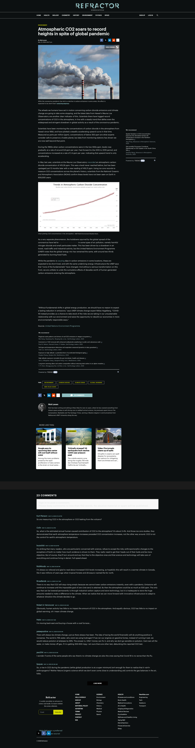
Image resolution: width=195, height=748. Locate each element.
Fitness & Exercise (124, 726)
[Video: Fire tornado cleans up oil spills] (108, 436)
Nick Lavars (53, 404)
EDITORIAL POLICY (81, 706)
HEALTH (46, 15)
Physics (99, 711)
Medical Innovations (125, 703)
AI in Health (122, 706)
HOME (39, 15)
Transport (142, 706)
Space (98, 714)
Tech (140, 700)
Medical (99, 709)
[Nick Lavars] (42, 407)
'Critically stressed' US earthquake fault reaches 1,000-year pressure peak (78, 451)
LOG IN (150, 15)
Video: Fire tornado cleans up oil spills (106, 449)
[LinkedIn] (109, 40)
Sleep (120, 728)
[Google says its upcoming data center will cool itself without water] (49, 436)
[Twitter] (105, 40)
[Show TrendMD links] (118, 372)
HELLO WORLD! (80, 697)
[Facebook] (101, 40)
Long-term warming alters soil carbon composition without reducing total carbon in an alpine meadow (70, 363)
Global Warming (96, 382)
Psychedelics (122, 714)
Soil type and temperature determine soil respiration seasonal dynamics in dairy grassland (67, 347)
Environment (42, 25)
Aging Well (121, 720)
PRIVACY (78, 714)
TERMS (77, 711)
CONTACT (78, 717)
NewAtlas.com (144, 694)
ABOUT (77, 703)
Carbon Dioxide (64, 382)
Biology (99, 700)
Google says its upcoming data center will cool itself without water (47, 451)
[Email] (117, 40)
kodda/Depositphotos (63, 103)
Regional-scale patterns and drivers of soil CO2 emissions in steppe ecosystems (64, 336)
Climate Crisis (80, 382)
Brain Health (122, 700)
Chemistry (100, 703)
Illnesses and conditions (126, 697)
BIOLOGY (56, 15)
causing (61, 261)
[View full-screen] (117, 47)
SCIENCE (99, 694)
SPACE (107, 15)
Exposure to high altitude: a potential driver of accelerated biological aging (62, 353)
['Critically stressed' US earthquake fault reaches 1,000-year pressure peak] (79, 436)
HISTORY (76, 15)
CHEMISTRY (66, 15)
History (99, 706)
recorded (92, 162)
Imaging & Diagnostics (125, 709)
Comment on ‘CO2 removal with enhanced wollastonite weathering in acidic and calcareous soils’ (69, 342)
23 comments (79, 395)
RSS (76, 720)
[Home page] (97, 6)
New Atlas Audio (50, 387)
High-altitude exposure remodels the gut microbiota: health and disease (61, 358)
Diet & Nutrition (123, 723)
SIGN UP (142, 15)
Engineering (143, 697)
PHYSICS (98, 15)
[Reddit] (113, 40)
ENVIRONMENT (87, 15)
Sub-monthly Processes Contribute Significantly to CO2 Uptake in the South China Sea (141, 148)
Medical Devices (123, 711)
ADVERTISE (79, 709)
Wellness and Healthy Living (127, 717)
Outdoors (142, 703)
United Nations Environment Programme (62, 326)
